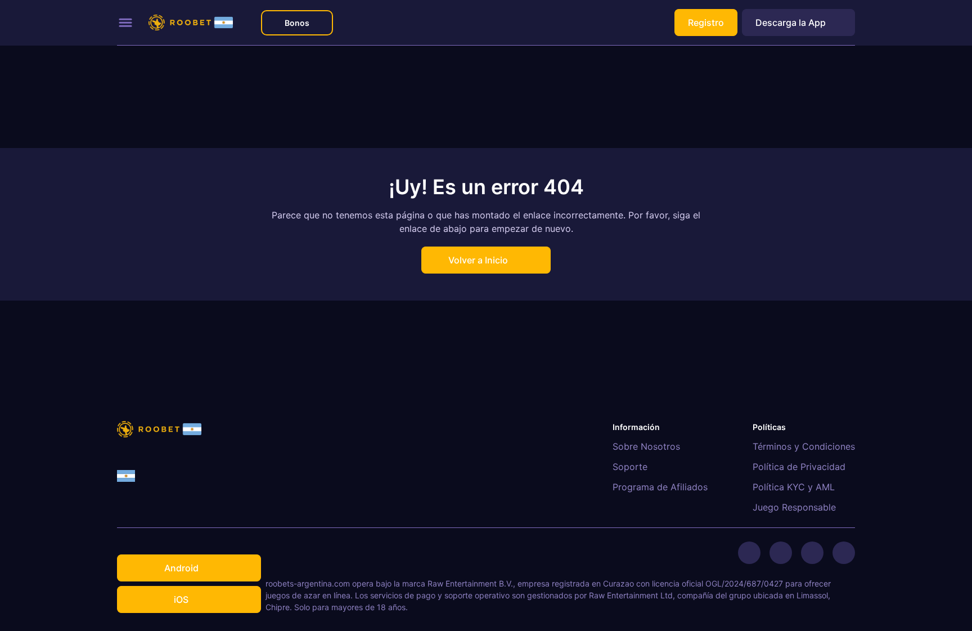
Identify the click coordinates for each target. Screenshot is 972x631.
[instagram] (812, 553)
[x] (749, 553)
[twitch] (843, 553)
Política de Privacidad (799, 466)
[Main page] (190, 23)
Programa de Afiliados (660, 487)
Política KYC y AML (794, 487)
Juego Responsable (794, 507)
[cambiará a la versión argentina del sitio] (126, 476)
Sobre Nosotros (646, 446)
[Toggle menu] (125, 22)
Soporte (630, 466)
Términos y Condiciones (804, 446)
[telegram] (781, 553)
